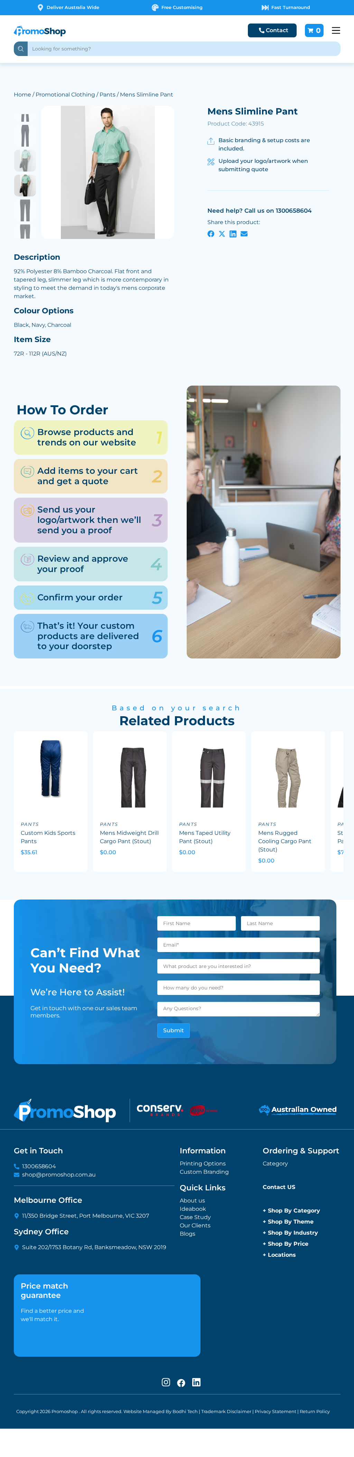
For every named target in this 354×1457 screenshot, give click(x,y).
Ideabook (193, 1209)
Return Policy (315, 1411)
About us (192, 1200)
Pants (107, 94)
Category (275, 1163)
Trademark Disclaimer (226, 1411)
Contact (277, 30)
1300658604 (39, 1166)
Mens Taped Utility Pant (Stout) (205, 837)
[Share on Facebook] (210, 233)
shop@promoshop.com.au (59, 1174)
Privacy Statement (275, 1411)
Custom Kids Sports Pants (48, 837)
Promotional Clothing (65, 94)
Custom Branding (204, 1172)
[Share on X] (221, 233)
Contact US (279, 1187)
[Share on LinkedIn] (233, 233)
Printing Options (203, 1163)
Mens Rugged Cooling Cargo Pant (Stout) (284, 841)
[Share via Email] (244, 233)
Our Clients (195, 1225)
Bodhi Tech (185, 1411)
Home (22, 94)
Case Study (195, 1217)
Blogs (187, 1233)
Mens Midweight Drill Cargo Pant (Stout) (129, 837)
